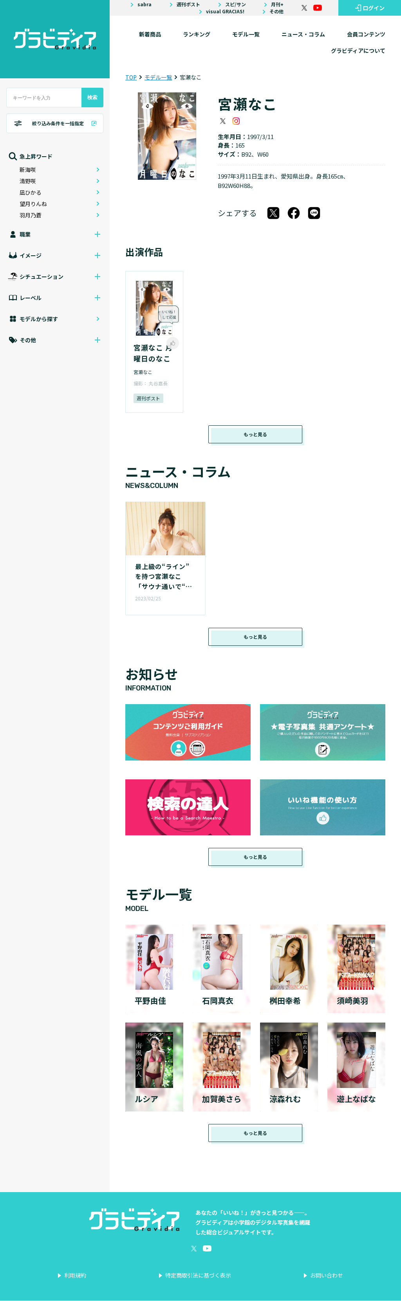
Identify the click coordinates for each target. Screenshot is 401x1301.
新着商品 (150, 34)
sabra (144, 4)
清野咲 (28, 181)
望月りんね (33, 204)
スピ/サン (235, 4)
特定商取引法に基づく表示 (198, 1275)
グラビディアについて (358, 50)
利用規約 (75, 1275)
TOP (131, 77)
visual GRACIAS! (225, 11)
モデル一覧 (246, 34)
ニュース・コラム (303, 34)
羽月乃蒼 (31, 215)
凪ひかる (31, 192)
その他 (276, 11)
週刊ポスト (188, 4)
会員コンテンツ (366, 34)
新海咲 (28, 169)
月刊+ (277, 4)
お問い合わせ (326, 1275)
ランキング (196, 34)
